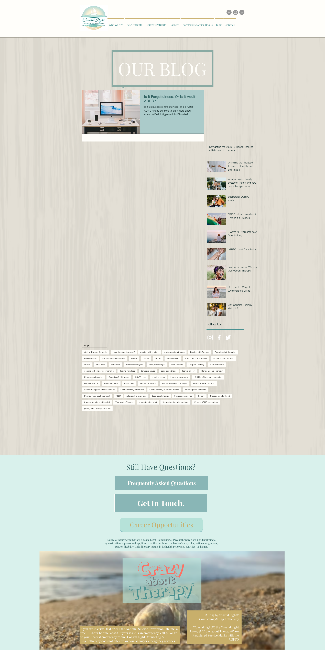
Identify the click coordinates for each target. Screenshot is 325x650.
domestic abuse (148, 371)
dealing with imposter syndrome (99, 371)
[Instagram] (235, 12)
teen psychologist (160, 396)
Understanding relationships (175, 402)
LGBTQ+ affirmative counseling (208, 377)
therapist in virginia (183, 396)
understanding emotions (113, 358)
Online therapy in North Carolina (164, 389)
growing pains (158, 377)
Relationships (90, 358)
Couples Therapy (196, 364)
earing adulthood (169, 371)
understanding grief (148, 402)
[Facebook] (229, 12)
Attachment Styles (134, 364)
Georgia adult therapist (225, 352)
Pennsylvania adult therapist (97, 396)
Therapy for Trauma (124, 402)
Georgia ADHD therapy (119, 377)
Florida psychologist (93, 377)
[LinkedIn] (241, 12)
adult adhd (100, 364)
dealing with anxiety (149, 352)
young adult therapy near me (97, 408)
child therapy (177, 364)
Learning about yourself (124, 352)
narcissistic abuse (148, 383)
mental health (173, 358)
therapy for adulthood (220, 396)
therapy (201, 396)
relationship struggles (136, 396)
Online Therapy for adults (95, 352)
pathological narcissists (195, 389)
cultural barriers (217, 364)
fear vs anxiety (188, 371)
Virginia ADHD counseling (206, 402)
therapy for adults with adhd (97, 402)
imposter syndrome (179, 377)
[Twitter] (228, 337)
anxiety (134, 358)
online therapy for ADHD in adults (99, 389)
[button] (116, 23)
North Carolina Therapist (204, 383)
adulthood (115, 364)
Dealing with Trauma (199, 352)
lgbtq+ (158, 358)
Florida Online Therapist (212, 371)
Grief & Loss (140, 377)
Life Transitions (91, 383)
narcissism (129, 383)
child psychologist (157, 364)
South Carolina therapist (196, 358)
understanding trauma (174, 352)
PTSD (118, 396)
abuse (87, 364)
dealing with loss (127, 371)
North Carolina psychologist (174, 383)
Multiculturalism (111, 383)
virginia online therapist (223, 358)
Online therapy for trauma (132, 389)
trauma (146, 358)
